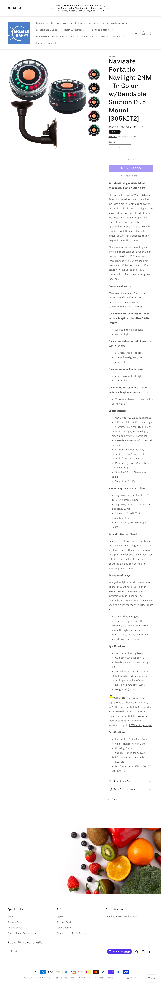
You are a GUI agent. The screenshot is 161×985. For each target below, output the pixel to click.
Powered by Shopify (68, 978)
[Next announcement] (108, 8)
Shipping (113, 136)
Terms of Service (16, 922)
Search (11, 916)
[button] (41, 23)
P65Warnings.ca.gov (140, 725)
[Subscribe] (60, 951)
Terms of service (114, 978)
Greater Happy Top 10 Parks (22, 933)
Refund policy (15, 927)
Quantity (113, 142)
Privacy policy (99, 978)
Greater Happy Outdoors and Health (45, 978)
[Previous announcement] (52, 8)
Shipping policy (131, 978)
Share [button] (115, 799)
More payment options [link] (131, 176)
